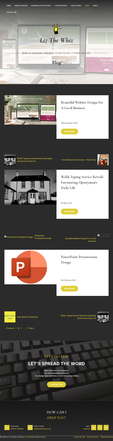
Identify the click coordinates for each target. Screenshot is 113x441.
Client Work (76, 5)
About (95, 5)
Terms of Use (79, 437)
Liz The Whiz (29, 437)
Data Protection (107, 437)
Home (8, 5)
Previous (9, 328)
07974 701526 (17, 429)
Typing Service (61, 5)
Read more (69, 131)
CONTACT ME (56, 384)
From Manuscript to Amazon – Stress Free (78, 160)
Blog (87, 5)
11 (27, 328)
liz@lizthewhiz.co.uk (42, 429)
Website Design (21, 5)
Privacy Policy (93, 437)
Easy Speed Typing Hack (27, 317)
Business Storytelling (41, 5)
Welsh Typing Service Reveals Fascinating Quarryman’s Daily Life (82, 182)
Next (32, 328)
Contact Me (11, 12)
